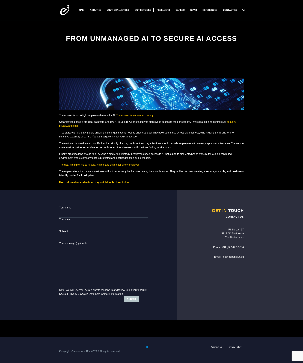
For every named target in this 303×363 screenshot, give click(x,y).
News (193, 10)
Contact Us (216, 347)
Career (180, 10)
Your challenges (118, 10)
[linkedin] (147, 346)
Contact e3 (230, 10)
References (209, 10)
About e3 (95, 10)
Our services (143, 10)
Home (81, 10)
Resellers (163, 10)
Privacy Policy (234, 347)
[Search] (243, 10)
